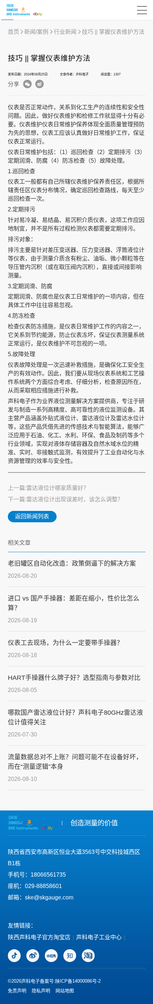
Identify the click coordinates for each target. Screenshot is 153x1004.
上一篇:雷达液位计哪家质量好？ (48, 488)
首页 (13, 31)
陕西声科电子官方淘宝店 (39, 937)
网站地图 (65, 990)
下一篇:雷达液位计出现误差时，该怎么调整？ (65, 499)
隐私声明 (41, 990)
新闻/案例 (36, 31)
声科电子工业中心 (99, 937)
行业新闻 (65, 31)
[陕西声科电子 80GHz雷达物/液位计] (24, 10)
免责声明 (17, 990)
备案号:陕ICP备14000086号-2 (70, 981)
